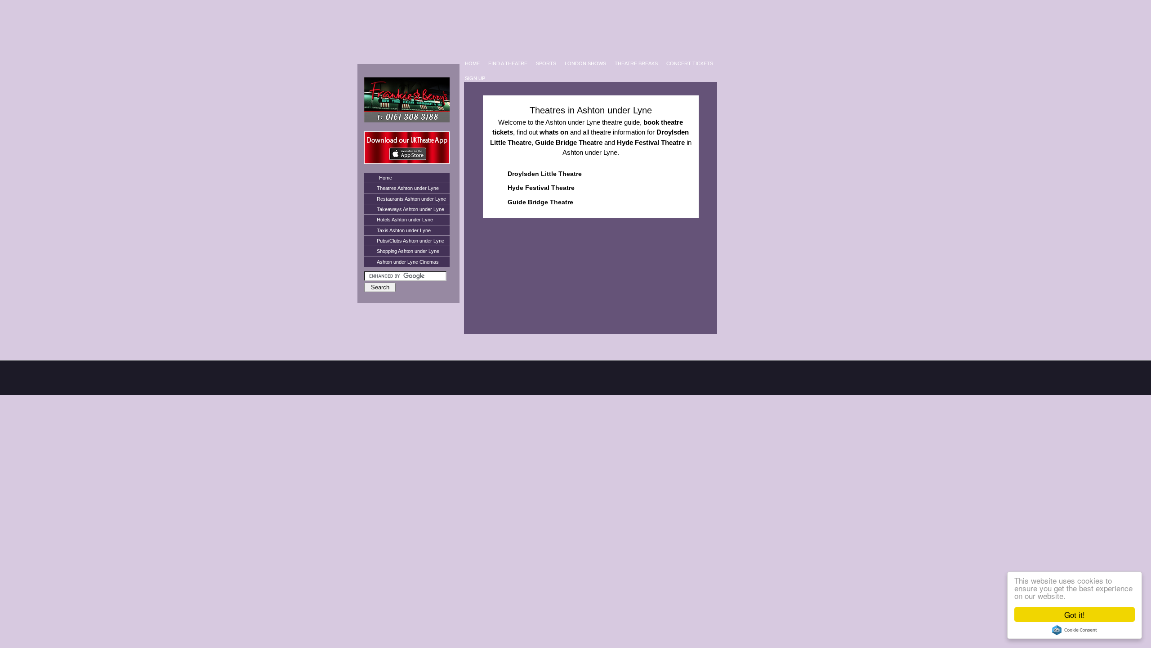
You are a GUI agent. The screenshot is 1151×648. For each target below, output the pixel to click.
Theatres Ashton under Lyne (408, 188)
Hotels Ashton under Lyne (405, 219)
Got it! (1074, 614)
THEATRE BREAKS (636, 63)
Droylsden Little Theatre (545, 173)
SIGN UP (475, 78)
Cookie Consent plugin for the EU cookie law (1074, 630)
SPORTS (546, 63)
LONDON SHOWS (585, 63)
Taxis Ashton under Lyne (404, 230)
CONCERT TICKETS (689, 63)
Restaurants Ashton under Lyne (411, 199)
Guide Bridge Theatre (540, 202)
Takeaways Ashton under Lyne (410, 209)
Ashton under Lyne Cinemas (408, 262)
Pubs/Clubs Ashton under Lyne (410, 240)
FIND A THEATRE (507, 63)
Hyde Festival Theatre (541, 187)
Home (385, 177)
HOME (472, 63)
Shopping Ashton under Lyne (408, 251)
